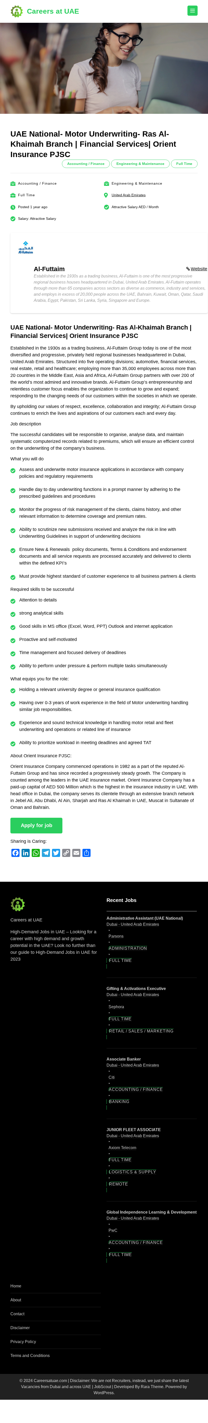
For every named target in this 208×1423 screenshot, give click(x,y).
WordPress (104, 1393)
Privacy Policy (23, 1342)
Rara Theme (152, 1387)
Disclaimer (20, 1328)
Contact (17, 1314)
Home (15, 1286)
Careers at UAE (53, 11)
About (15, 1300)
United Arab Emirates (129, 195)
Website (199, 268)
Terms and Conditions (30, 1355)
